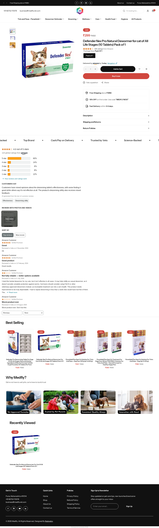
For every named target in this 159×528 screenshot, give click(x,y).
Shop (45, 500)
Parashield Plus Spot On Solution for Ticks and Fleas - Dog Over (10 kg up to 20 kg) (79, 360)
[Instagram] (81, 3)
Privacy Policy (72, 496)
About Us (47, 504)
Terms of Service (73, 508)
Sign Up (129, 506)
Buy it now (116, 76)
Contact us (130, 3)
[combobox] (132, 11)
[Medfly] (79, 11)
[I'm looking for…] (124, 11)
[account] (147, 10)
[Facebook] (76, 3)
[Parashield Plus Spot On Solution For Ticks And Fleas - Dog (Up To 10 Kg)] (139, 343)
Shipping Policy (73, 504)
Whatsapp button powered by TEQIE (79, 527)
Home (45, 496)
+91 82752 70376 (12, 499)
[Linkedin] (90, 3)
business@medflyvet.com (16, 502)
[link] (24, 402)
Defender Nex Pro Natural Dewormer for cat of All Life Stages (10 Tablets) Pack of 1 (50, 360)
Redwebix (49, 521)
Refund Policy (72, 500)
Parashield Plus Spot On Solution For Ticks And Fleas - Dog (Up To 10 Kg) (139, 360)
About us (120, 3)
